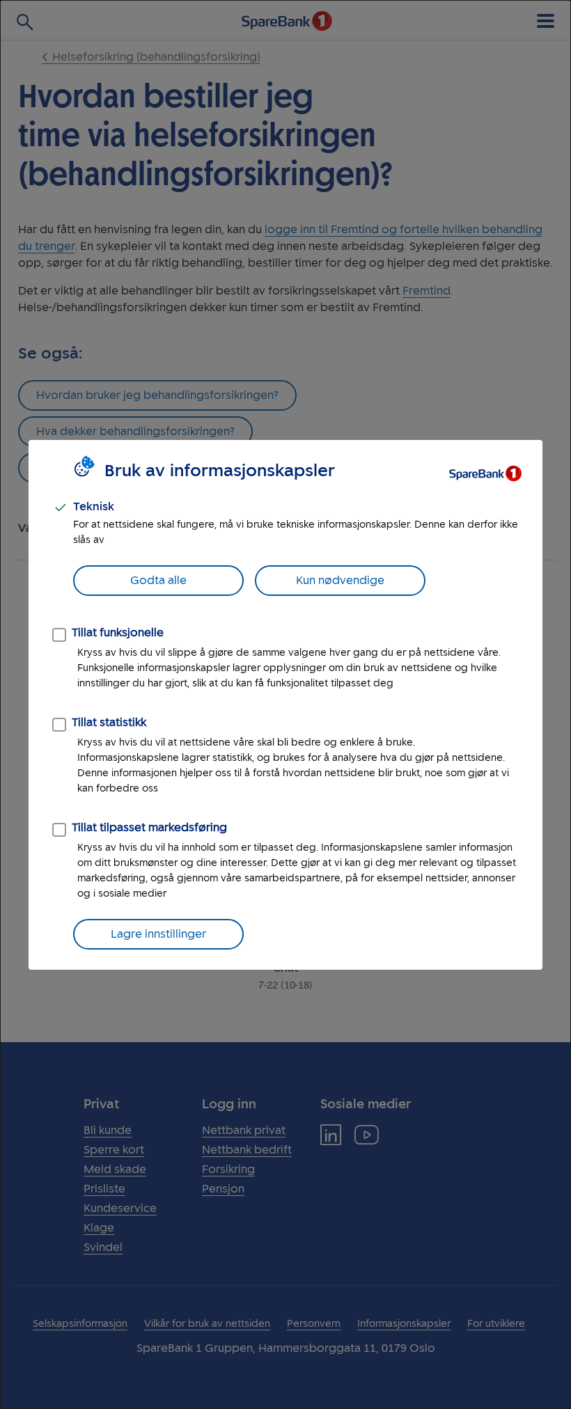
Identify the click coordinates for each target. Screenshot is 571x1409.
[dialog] (285, 704)
